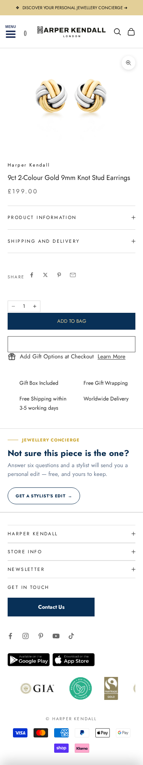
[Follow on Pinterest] (41, 636)
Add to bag (71, 321)
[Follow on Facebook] (10, 636)
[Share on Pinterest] (59, 275)
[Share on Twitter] (45, 275)
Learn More (111, 357)
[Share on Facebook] (32, 275)
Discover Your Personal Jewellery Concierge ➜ (74, 8)
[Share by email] (73, 275)
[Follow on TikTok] (71, 636)
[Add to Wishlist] (71, 344)
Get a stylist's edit (44, 496)
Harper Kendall (29, 165)
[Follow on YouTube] (56, 636)
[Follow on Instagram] (25, 636)
